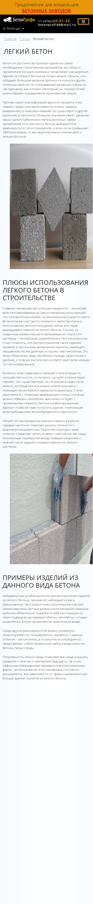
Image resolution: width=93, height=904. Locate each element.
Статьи (24, 39)
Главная (10, 39)
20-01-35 (54, 20)
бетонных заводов (46, 11)
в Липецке (12, 28)
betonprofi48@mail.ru (57, 24)
